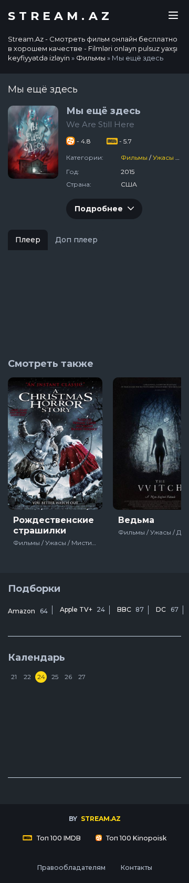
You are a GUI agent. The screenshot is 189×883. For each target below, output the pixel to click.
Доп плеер (76, 239)
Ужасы (163, 157)
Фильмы (134, 157)
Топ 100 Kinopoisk (135, 838)
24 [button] (41, 677)
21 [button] (14, 677)
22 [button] (27, 677)
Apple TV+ (82, 609)
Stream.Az (60, 16)
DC (167, 609)
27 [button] (82, 677)
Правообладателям (71, 867)
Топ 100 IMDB (58, 838)
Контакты (136, 867)
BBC (130, 609)
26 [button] (68, 677)
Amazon (28, 611)
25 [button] (54, 677)
